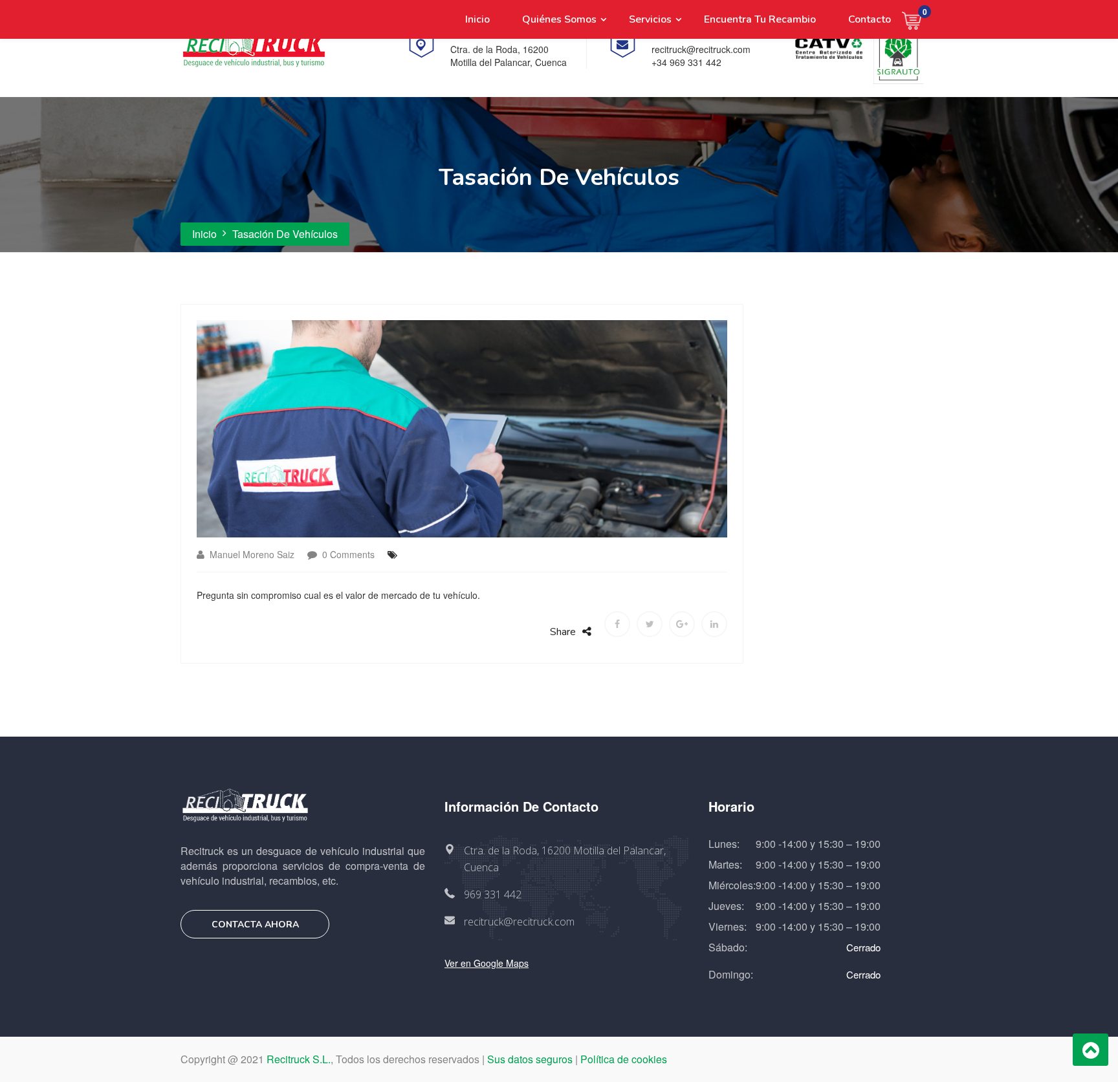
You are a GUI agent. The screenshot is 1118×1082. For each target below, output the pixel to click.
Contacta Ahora (255, 924)
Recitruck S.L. (299, 1059)
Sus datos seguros (530, 1059)
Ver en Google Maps (486, 963)
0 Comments (347, 554)
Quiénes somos (559, 19)
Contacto (869, 19)
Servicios (650, 19)
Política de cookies (623, 1059)
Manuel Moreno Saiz (250, 554)
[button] (919, 19)
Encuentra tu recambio (760, 19)
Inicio (477, 19)
